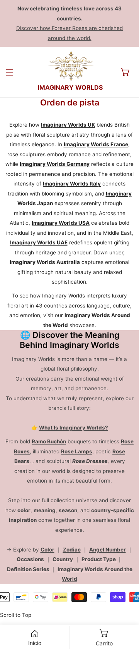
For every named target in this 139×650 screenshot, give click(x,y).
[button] (125, 72)
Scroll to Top (15, 615)
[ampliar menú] (9, 72)
